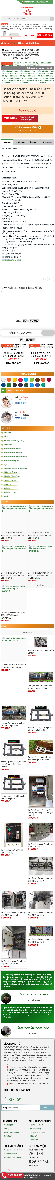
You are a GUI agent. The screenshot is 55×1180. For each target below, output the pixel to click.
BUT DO (7, 433)
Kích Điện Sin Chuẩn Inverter (16, 456)
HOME (7, 50)
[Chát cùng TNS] (18, 403)
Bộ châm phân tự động (39, 26)
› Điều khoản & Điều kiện (11, 1132)
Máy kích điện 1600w (29, 29)
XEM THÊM (48, 333)
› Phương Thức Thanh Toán (12, 1150)
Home (6, 43)
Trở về (15, 43)
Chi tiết (8, 142)
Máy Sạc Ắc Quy (11, 472)
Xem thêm (27, 632)
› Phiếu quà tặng (35, 1129)
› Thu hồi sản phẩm (36, 1125)
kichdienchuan (10, 492)
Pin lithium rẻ (12, 26)
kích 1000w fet (15, 29)
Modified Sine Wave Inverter (16, 468)
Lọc (5, 464)
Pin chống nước (23, 26)
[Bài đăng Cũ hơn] (52, 279)
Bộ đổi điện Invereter (31, 24)
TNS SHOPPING (31, 1177)
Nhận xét (48, 142)
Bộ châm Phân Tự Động (14, 441)
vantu (6, 496)
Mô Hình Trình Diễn (12, 476)
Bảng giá (21, 142)
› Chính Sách (7, 1136)
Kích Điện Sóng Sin (11, 460)
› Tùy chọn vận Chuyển (37, 1132)
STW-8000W (16, 50)
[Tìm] (52, 19)
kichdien (7, 488)
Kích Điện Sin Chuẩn (12, 449)
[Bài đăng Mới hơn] (46, 279)
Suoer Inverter (10, 480)
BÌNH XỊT (7, 437)
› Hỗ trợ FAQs (33, 1136)
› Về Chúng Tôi (8, 1125)
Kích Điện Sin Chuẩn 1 (13, 452)
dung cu (7, 484)
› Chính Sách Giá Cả (10, 1154)
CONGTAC (8, 445)
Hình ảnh (34, 142)
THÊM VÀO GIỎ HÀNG (28, 129)
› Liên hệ (6, 1129)
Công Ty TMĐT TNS (29, 1175)
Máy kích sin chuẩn (16, 24)
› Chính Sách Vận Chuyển (12, 1157)
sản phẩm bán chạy (45, 29)
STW (25, 321)
